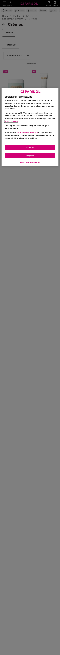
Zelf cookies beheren (30, 162)
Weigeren (30, 155)
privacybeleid (11, 121)
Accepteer (30, 147)
